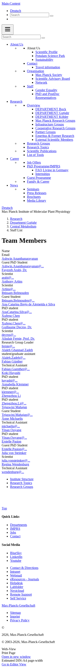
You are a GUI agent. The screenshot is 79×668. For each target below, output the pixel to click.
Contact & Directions (24, 568)
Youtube (15, 560)
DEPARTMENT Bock (50, 109)
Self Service (18, 598)
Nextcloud (17, 590)
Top (4, 508)
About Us (16, 44)
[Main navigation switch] (7, 29)
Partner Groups (45, 132)
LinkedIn (16, 557)
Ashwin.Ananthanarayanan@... (23, 266)
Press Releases (36, 193)
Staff (30, 86)
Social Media (11, 545)
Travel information (47, 67)
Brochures (34, 197)
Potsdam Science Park (50, 56)
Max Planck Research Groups (55, 120)
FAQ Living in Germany (51, 170)
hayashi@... (9, 380)
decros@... (9, 335)
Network (41, 82)
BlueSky (16, 553)
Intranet (15, 571)
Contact (32, 63)
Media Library (36, 200)
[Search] (51, 16)
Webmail (16, 575)
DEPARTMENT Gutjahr (52, 113)
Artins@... (9, 289)
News (14, 185)
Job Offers (34, 162)
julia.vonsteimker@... (16, 460)
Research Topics (38, 147)
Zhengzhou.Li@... (14, 403)
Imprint (15, 616)
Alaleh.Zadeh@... (13, 357)
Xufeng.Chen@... (13, 323)
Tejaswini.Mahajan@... (17, 415)
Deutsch (15, 10)
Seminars (33, 189)
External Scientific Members (54, 139)
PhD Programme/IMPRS (43, 166)
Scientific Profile (46, 52)
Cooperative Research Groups (55, 128)
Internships (42, 174)
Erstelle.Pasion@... (14, 449)
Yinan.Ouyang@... (14, 437)
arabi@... (8, 277)
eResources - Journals (24, 579)
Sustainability (44, 59)
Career (14, 158)
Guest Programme (39, 177)
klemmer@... (10, 392)
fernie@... (8, 346)
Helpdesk (16, 583)
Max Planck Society (48, 75)
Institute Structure (21, 479)
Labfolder (16, 587)
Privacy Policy (19, 620)
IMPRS (15, 528)
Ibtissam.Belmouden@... (18, 300)
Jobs (13, 532)
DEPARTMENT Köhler (51, 117)
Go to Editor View (14, 664)
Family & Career (38, 181)
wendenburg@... (13, 472)
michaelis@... (11, 426)
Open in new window (16, 656)
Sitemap (15, 612)
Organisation (35, 71)
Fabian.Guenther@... (16, 369)
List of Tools (35, 155)
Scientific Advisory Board (52, 78)
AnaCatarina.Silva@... (17, 312)
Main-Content (11, 3)
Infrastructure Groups (49, 124)
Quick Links (10, 516)
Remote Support (21, 594)
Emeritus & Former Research (54, 136)
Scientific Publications (41, 151)
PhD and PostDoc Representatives (47, 95)
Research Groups (38, 143)
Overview (33, 105)
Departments (18, 525)
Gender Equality (46, 90)
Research (16, 101)
